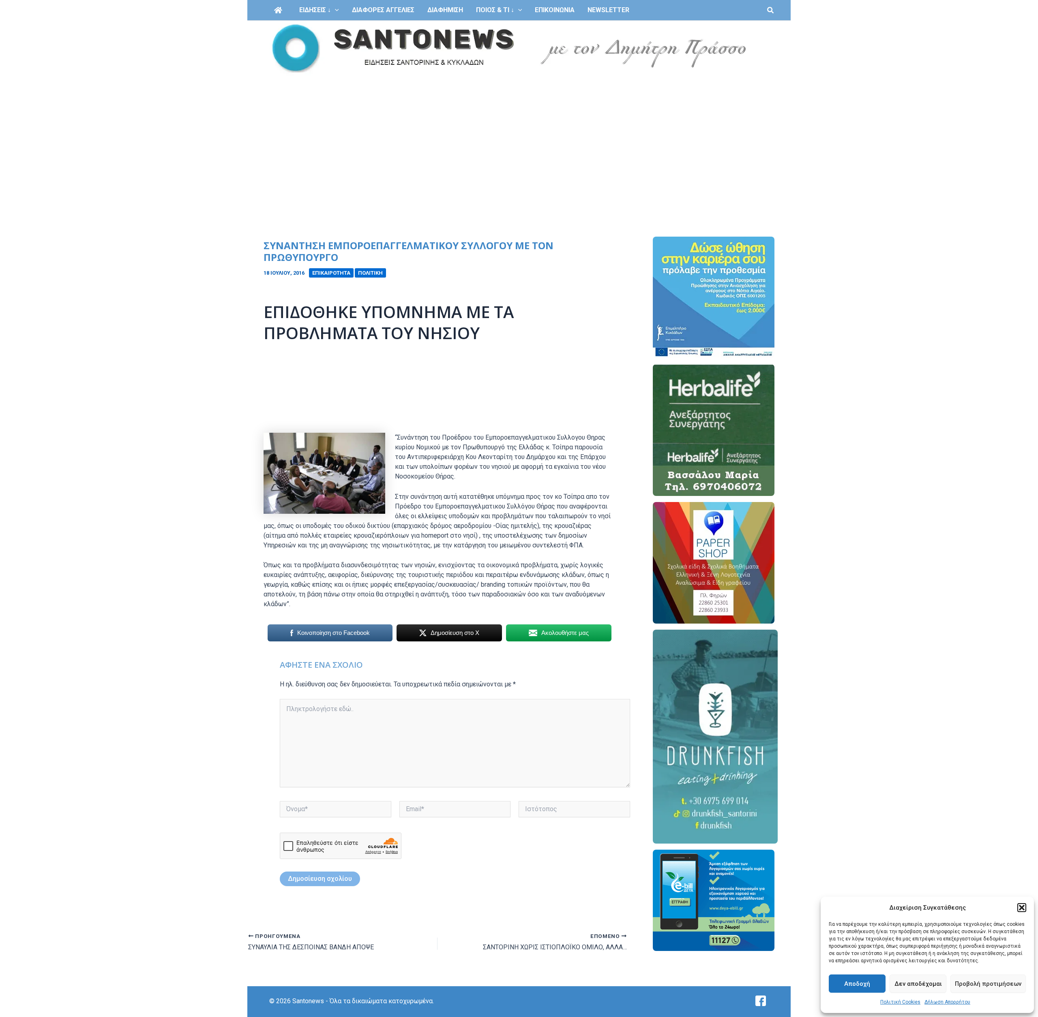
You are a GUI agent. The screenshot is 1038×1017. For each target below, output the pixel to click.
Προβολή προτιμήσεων (988, 983)
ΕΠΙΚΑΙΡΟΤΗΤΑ (331, 273)
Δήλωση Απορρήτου (947, 1002)
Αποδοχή (857, 983)
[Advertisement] (519, 137)
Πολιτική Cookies (900, 1002)
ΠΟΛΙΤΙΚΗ (370, 273)
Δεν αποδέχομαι (918, 983)
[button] (1022, 908)
